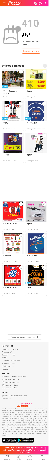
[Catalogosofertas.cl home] (15, 3)
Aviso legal (7, 450)
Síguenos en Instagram (10, 382)
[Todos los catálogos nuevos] (45, 66)
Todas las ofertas (8, 355)
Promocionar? (7, 352)
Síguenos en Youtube (10, 385)
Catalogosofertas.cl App (11, 361)
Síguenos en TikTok (9, 388)
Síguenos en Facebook (10, 379)
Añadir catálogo (8, 366)
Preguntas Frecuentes (10, 349)
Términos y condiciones (20, 450)
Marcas (4, 358)
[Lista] (40, 3)
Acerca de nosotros (9, 363)
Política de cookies (24, 452)
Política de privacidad (37, 450)
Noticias (5, 369)
